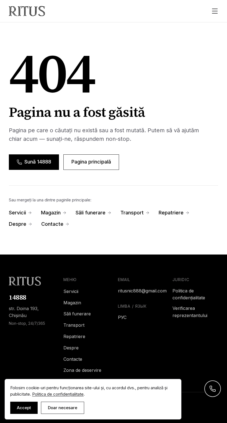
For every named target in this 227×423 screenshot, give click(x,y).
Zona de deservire (82, 370)
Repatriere (171, 213)
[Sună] (212, 388)
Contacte (52, 224)
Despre (17, 224)
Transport (132, 213)
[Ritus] (32, 281)
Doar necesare (62, 407)
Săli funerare (90, 213)
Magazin (51, 213)
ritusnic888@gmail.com (141, 291)
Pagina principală (91, 162)
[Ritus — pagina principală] (27, 11)
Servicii (17, 213)
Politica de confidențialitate (188, 294)
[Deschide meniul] (214, 11)
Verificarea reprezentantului (189, 311)
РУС (122, 317)
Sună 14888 (37, 162)
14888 (17, 297)
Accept (24, 407)
